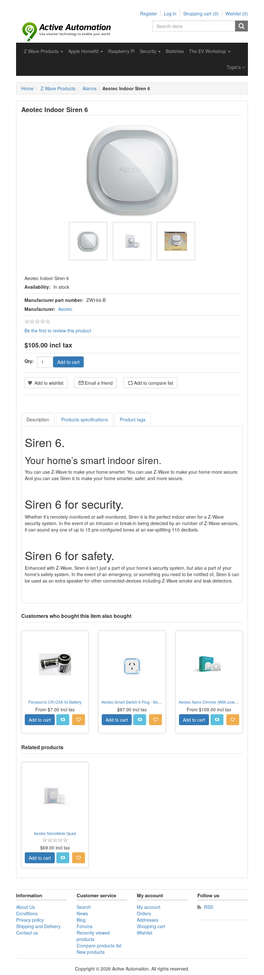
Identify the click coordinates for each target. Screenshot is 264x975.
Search (241, 26)
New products (91, 952)
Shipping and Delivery (38, 926)
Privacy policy (30, 920)
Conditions (27, 913)
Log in (170, 13)
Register (148, 13)
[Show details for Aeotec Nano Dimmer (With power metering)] (209, 664)
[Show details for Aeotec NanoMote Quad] (55, 796)
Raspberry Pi (121, 51)
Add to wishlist (48, 383)
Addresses (147, 920)
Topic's (234, 67)
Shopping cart (151, 926)
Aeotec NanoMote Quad (55, 833)
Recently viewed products (93, 935)
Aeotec (65, 309)
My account (148, 907)
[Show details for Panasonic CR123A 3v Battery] (55, 664)
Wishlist (144, 932)
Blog (81, 920)
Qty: (29, 361)
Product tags (133, 419)
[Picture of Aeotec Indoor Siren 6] (88, 241)
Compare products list (99, 945)
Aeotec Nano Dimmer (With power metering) (217, 702)
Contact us (27, 932)
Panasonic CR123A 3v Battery (54, 702)
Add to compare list (153, 383)
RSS (208, 907)
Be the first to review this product (57, 330)
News (82, 913)
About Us (25, 907)
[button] (43, 51)
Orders (144, 913)
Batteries (175, 51)
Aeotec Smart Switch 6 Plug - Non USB (135, 702)
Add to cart (68, 362)
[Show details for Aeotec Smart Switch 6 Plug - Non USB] (132, 664)
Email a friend (99, 383)
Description (37, 419)
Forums (84, 926)
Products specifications (84, 419)
